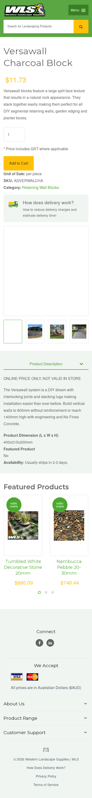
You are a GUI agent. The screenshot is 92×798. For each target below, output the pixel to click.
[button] (46, 704)
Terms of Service (46, 784)
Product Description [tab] (46, 363)
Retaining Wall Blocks (40, 187)
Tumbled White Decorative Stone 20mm (23, 567)
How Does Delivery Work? (46, 767)
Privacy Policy (46, 776)
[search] (81, 26)
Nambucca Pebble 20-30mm (69, 567)
